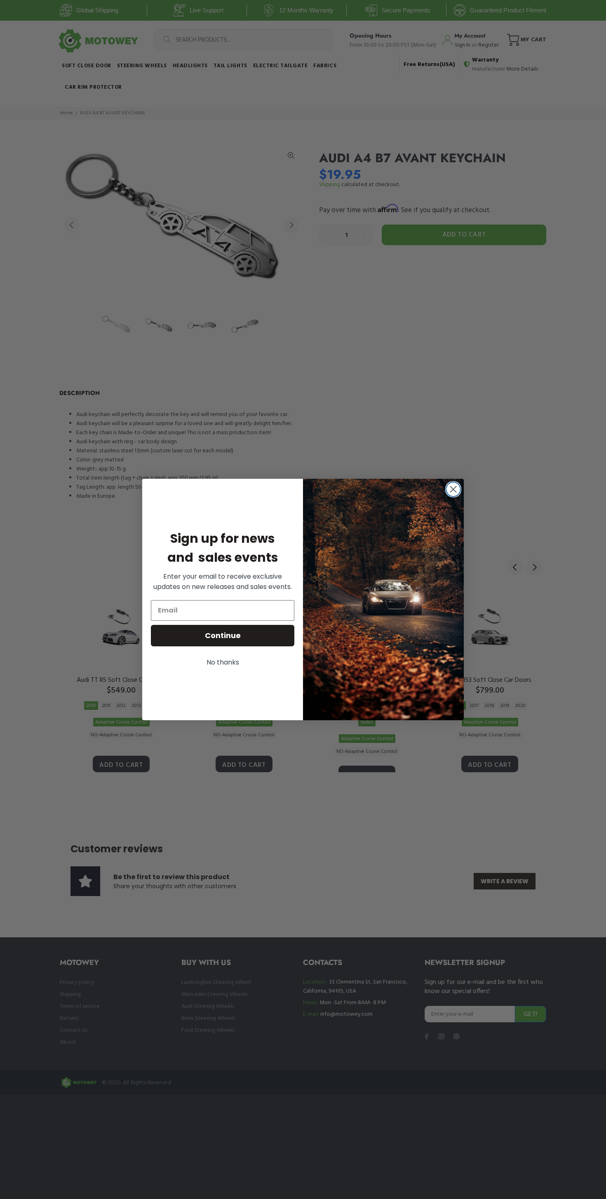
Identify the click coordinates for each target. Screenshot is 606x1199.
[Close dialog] (453, 489)
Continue (223, 635)
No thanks (223, 662)
